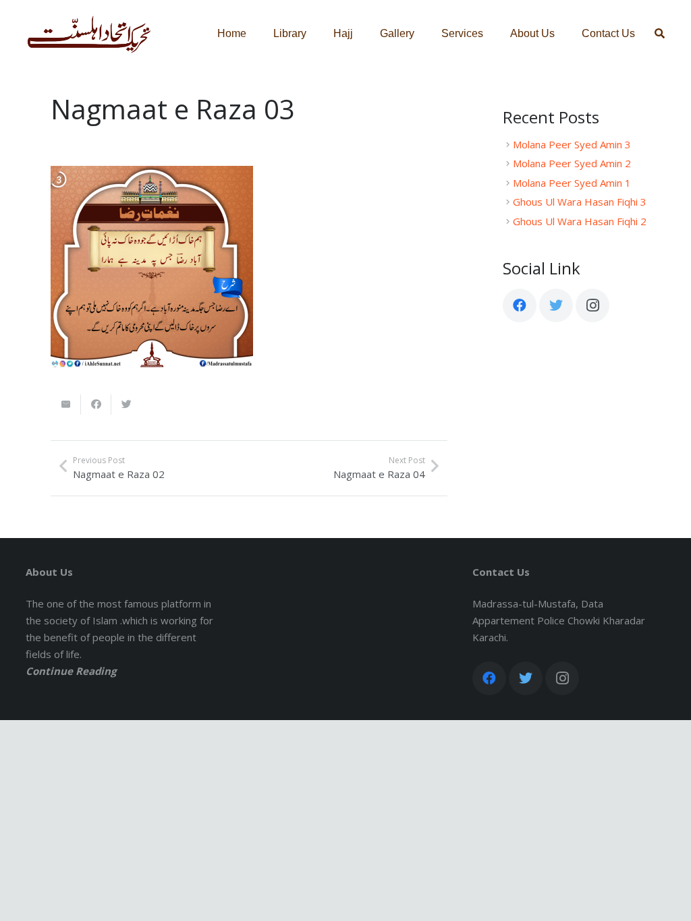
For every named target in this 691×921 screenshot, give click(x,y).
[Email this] (66, 404)
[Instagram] (592, 305)
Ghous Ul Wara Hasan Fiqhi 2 (579, 221)
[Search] (659, 34)
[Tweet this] (126, 404)
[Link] (89, 33)
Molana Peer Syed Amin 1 (572, 182)
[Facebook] (519, 305)
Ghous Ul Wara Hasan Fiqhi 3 (579, 201)
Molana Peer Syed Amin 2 (572, 163)
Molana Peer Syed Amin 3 (572, 144)
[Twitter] (556, 305)
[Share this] (96, 404)
